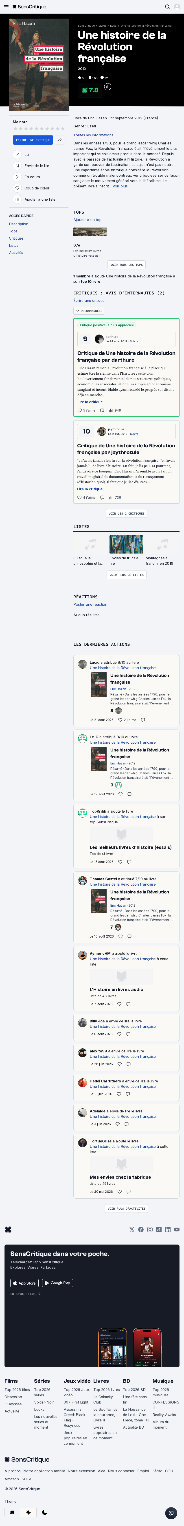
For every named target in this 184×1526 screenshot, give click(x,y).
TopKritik (98, 811)
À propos (12, 1471)
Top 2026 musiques (161, 1392)
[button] (177, 6)
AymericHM (100, 953)
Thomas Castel (103, 879)
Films (11, 1381)
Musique (163, 1381)
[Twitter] (132, 1231)
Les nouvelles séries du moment (45, 1421)
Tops (78, 212)
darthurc (111, 337)
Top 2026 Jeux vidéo (77, 1392)
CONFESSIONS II (166, 1405)
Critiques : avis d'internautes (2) (119, 293)
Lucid (94, 662)
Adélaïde (97, 1111)
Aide (101, 1471)
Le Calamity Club (103, 1399)
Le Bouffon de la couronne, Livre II (105, 1414)
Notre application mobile (44, 1471)
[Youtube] (177, 1231)
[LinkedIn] (168, 1231)
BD (126, 1381)
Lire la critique (90, 402)
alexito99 (98, 1051)
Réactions (85, 596)
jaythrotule (116, 429)
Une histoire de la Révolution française (146, 25)
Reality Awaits (164, 1414)
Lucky (39, 1409)
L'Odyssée (13, 1404)
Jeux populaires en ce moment (75, 1438)
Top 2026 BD (134, 1389)
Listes (81, 526)
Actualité (11, 1411)
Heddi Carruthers (105, 1081)
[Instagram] (150, 1231)
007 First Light (76, 1402)
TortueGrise (101, 1141)
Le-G (94, 737)
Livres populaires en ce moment (105, 1432)
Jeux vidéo (77, 1381)
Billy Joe (97, 1021)
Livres (103, 25)
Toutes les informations (93, 135)
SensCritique (86, 25)
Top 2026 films (17, 1389)
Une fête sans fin (135, 1399)
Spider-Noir (44, 1402)
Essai (113, 25)
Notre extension (81, 1471)
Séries (42, 1381)
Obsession (13, 1397)
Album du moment (161, 1424)
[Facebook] (141, 1231)
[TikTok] (159, 1231)
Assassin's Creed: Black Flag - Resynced (74, 1417)
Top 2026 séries (42, 1392)
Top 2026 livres (106, 1389)
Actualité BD (133, 1427)
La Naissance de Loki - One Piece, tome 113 (136, 1414)
